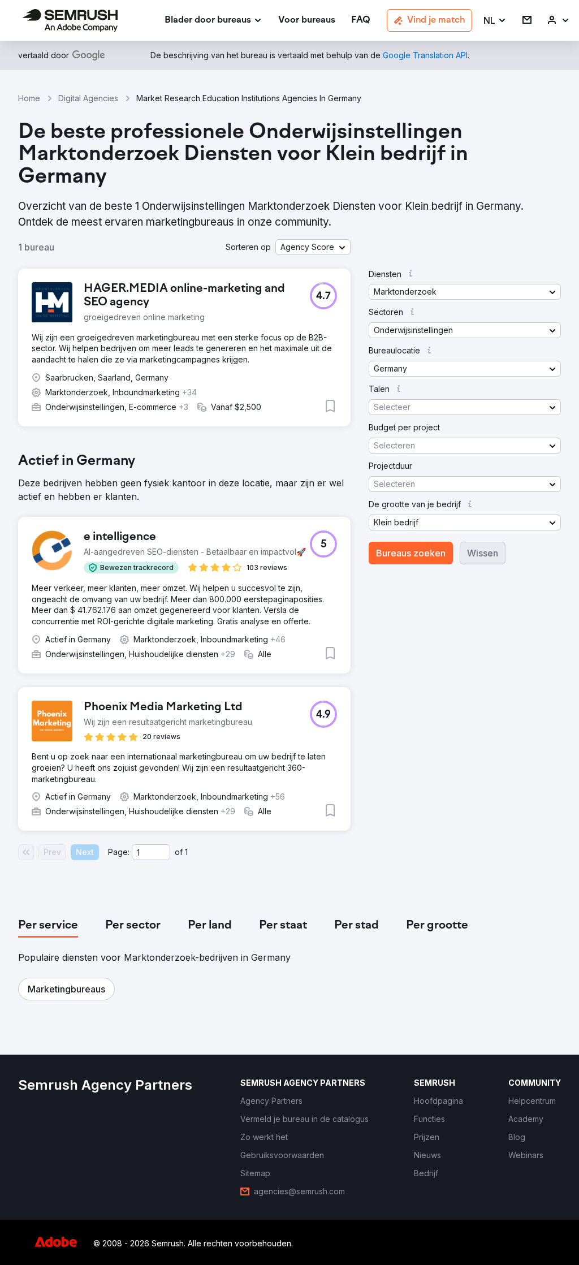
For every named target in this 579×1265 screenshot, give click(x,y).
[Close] (488, 501)
